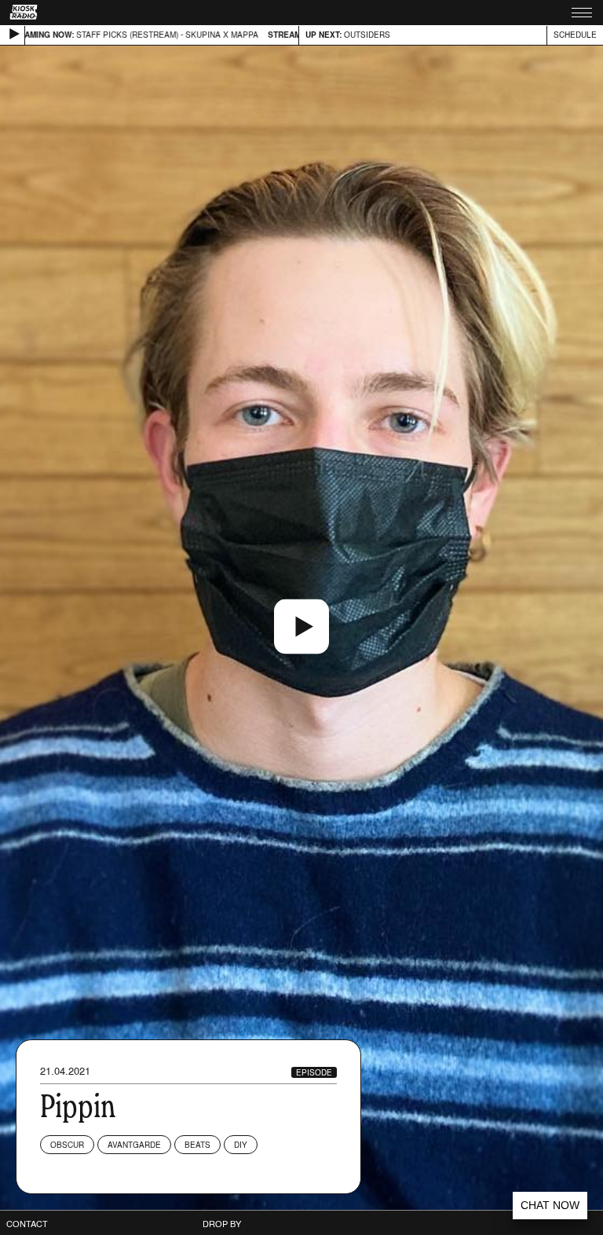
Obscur (67, 1144)
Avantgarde (134, 1144)
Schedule (575, 34)
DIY (240, 1144)
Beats (197, 1144)
